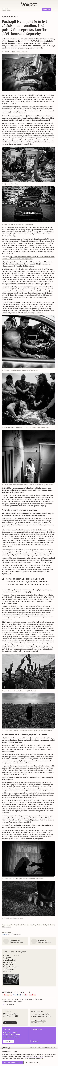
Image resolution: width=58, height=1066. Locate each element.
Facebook (5, 934)
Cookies (19, 1001)
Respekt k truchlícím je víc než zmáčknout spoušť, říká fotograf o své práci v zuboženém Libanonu (11, 964)
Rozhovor (5, 16)
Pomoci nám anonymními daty (12, 1062)
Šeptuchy (26, 101)
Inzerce (26, 999)
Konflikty (39, 925)
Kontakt (16, 999)
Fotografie (10, 925)
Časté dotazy (39, 999)
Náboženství (50, 925)
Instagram (8, 995)
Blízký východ (18, 925)
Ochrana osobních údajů (9, 1001)
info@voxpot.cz (37, 1023)
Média (44, 925)
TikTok (25, 995)
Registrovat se (8, 1041)
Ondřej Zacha (24, 51)
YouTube (32, 995)
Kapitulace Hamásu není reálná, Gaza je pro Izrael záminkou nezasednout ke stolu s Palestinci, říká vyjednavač (28, 258)
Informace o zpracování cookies (33, 1058)
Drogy (34, 925)
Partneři (31, 999)
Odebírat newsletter (10, 1022)
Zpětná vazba (10, 1004)
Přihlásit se (35, 1041)
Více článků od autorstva (16, 942)
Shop (21, 999)
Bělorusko (29, 925)
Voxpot (4, 999)
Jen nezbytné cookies (31, 1062)
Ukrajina (8, 927)
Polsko (4, 927)
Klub (46, 9)
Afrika (24, 925)
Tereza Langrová (16, 51)
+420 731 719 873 (38, 1021)
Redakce (10, 999)
